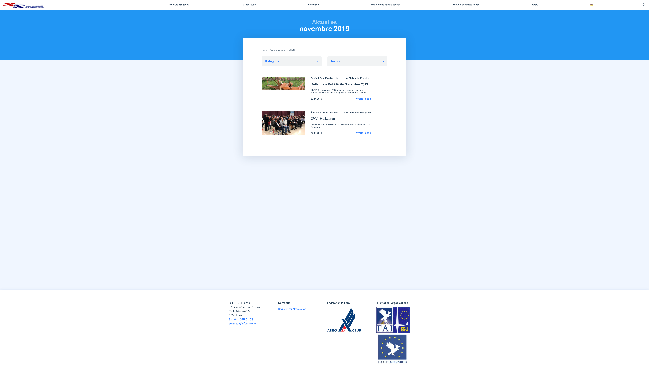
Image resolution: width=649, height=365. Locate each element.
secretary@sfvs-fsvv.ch (243, 323)
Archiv (335, 61)
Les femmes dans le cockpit (385, 4)
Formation (313, 4)
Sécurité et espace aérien (465, 4)
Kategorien (273, 61)
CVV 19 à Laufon (323, 118)
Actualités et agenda (178, 4)
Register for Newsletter (292, 309)
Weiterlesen (363, 98)
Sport (535, 4)
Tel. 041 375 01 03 (241, 319)
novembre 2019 (324, 28)
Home (264, 49)
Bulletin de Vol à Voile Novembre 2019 (339, 84)
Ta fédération (249, 4)
